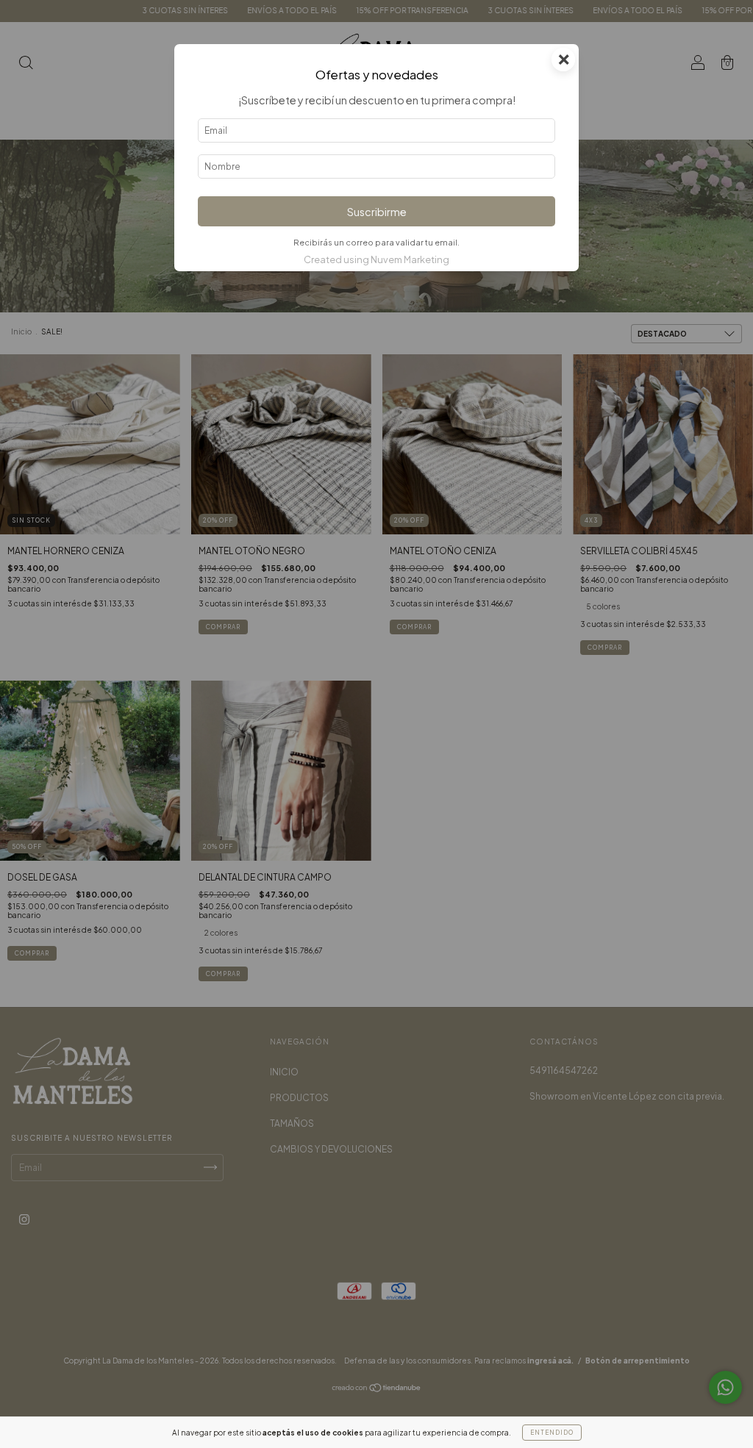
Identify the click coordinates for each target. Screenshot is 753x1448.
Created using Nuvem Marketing (376, 259)
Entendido (552, 1432)
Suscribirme (377, 211)
